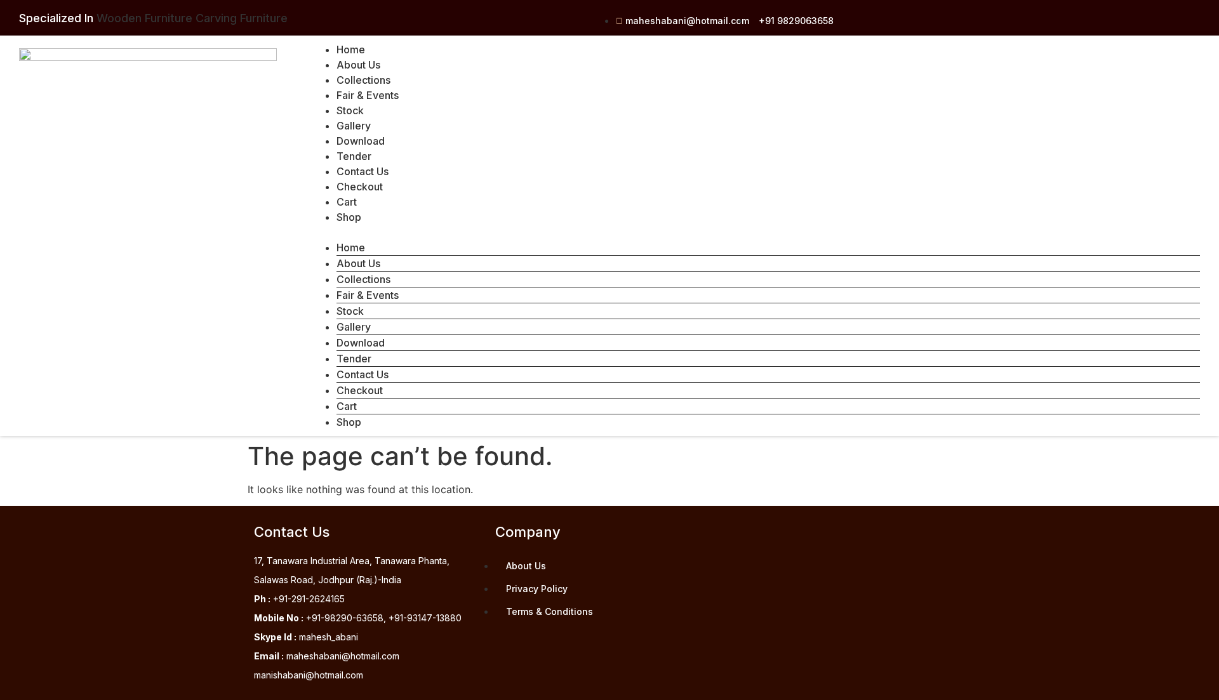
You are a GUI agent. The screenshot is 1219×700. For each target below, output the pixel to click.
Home (350, 49)
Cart (346, 201)
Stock (350, 110)
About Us (358, 64)
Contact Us (362, 171)
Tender (353, 156)
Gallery (353, 125)
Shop (348, 217)
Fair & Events (367, 95)
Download (360, 141)
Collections (363, 80)
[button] (755, 232)
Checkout (359, 186)
